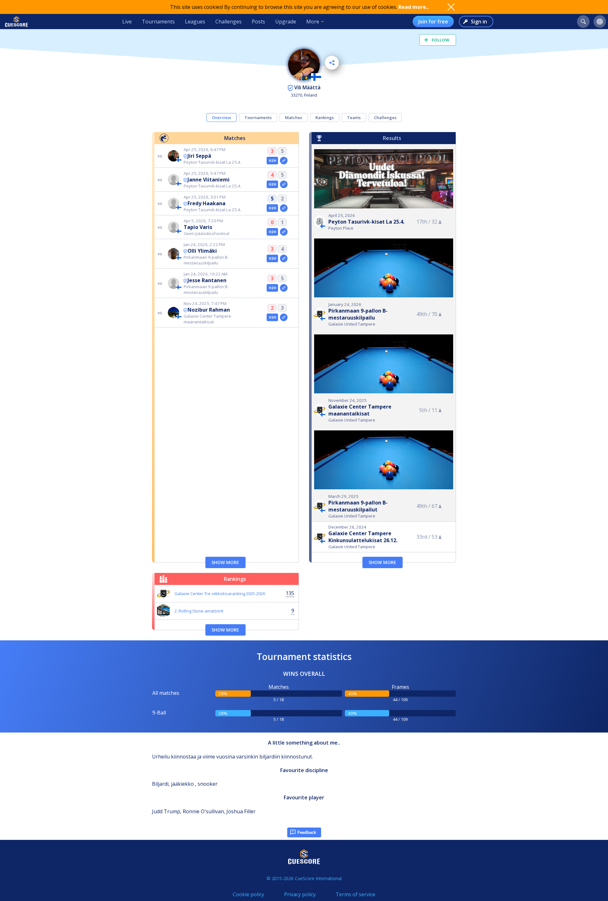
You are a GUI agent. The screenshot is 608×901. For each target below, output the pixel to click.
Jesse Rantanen (206, 280)
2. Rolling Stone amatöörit (198, 611)
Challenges (228, 21)
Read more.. (413, 6)
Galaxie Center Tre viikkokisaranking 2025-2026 (219, 593)
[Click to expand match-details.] (284, 160)
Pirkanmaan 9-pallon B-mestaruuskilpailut (358, 506)
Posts (258, 21)
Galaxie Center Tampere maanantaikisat (359, 410)
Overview (221, 117)
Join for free (433, 21)
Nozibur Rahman (208, 309)
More (312, 21)
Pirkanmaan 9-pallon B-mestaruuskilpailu (358, 314)
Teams (354, 117)
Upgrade (285, 21)
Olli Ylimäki (202, 250)
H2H (272, 160)
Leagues (195, 21)
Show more (225, 562)
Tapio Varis (198, 227)
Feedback (306, 832)
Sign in (479, 21)
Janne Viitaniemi (208, 179)
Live (127, 21)
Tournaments (158, 21)
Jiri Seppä (199, 155)
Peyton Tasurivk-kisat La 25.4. (366, 221)
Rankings (324, 117)
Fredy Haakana (206, 203)
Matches (293, 117)
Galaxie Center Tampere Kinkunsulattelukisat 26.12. (362, 537)
